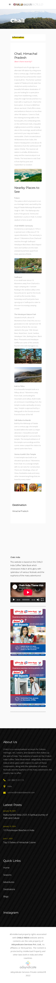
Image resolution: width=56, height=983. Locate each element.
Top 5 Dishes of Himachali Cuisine (19, 842)
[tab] (28, 37)
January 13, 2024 (9, 826)
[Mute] (38, 599)
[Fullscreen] (42, 599)
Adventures (8, 882)
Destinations (9, 889)
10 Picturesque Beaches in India (18, 830)
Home (6, 867)
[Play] (14, 599)
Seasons (7, 874)
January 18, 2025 (9, 811)
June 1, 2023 (8, 838)
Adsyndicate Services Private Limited (27, 972)
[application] (28, 592)
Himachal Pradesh (20, 511)
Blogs (5, 896)
